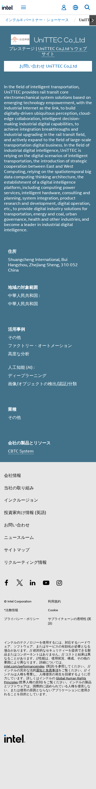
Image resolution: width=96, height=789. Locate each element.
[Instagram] (59, 583)
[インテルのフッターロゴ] (14, 738)
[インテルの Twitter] (19, 583)
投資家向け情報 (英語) (25, 512)
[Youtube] (46, 583)
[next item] (92, 20)
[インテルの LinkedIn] (32, 583)
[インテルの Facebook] (6, 583)
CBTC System (21, 451)
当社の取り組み (19, 488)
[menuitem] (37, 20)
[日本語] (75, 7)
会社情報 (12, 475)
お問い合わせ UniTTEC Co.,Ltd (48, 66)
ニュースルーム (19, 537)
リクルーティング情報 (25, 562)
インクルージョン (21, 500)
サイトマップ (17, 550)
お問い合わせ (17, 525)
